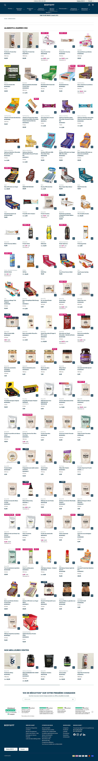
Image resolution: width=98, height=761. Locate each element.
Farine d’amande (63, 533)
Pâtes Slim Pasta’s (64, 468)
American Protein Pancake (66, 433)
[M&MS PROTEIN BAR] (31, 175)
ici (93, 728)
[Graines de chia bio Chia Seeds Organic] (67, 489)
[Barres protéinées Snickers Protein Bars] (12, 589)
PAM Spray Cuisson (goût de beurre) (66, 568)
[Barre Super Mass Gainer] (67, 175)
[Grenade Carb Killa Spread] (86, 356)
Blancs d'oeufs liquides (83, 400)
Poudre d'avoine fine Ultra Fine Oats (29, 434)
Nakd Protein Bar (82, 187)
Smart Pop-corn (82, 300)
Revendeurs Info (46, 738)
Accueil (5, 18)
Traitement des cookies (48, 729)
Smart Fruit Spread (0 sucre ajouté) (48, 601)
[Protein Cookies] (49, 202)
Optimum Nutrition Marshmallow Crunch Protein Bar (30, 154)
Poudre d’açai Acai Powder (85, 468)
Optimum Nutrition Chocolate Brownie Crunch (12, 153)
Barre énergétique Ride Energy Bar (31, 301)
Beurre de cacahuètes (83, 333)
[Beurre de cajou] (49, 356)
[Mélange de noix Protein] (49, 489)
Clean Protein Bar (45, 52)
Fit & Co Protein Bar (9, 84)
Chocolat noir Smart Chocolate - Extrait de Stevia (66, 334)
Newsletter (66, 735)
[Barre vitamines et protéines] (86, 73)
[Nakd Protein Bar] (86, 175)
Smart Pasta (44, 468)
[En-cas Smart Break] (49, 289)
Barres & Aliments (52, 9)
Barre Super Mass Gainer (65, 187)
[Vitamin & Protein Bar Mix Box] (12, 106)
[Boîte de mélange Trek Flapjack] (12, 289)
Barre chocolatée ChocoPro (30, 333)
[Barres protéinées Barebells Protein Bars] (31, 73)
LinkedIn (65, 731)
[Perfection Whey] (12, 661)
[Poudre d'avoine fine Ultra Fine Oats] (31, 422)
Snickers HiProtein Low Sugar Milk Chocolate (67, 153)
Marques (48, 12)
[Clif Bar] (31, 260)
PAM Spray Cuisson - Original (48, 568)
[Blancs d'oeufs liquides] (86, 389)
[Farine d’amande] (67, 522)
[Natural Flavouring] (31, 489)
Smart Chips (62, 300)
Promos (10, 8)
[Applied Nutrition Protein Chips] (31, 622)
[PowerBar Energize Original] (12, 389)
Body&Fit (9, 755)
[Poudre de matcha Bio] (49, 522)
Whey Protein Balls (9, 333)
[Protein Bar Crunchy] (67, 40)
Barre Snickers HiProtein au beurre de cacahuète (85, 153)
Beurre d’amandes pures (29, 368)
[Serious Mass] (67, 661)
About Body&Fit (46, 728)
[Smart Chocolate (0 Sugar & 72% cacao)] (49, 322)
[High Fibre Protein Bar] (31, 40)
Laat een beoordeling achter (33, 738)
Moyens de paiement (31, 731)
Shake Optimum (63, 243)
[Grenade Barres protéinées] (86, 40)
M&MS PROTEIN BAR (28, 187)
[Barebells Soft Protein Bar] (49, 73)
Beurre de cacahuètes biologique (10, 368)
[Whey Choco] (67, 356)
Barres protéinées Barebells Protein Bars (30, 85)
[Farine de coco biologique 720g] (86, 522)
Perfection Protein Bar (10, 52)
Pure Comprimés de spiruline (11, 568)
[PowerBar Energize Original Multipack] (31, 389)
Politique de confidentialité (49, 731)
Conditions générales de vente (50, 733)
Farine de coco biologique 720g (84, 534)
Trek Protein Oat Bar (83, 272)
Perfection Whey (8, 672)
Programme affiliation (48, 742)
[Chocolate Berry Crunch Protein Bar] (49, 106)
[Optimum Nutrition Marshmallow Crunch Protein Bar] (31, 141)
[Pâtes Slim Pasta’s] (67, 456)
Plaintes (28, 737)
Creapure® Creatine (46, 672)
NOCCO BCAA (8, 272)
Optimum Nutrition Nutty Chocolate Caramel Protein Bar (66, 119)
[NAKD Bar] (49, 260)
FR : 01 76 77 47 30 (77, 729)
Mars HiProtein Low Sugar (11, 187)
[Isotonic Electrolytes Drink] (67, 389)
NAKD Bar (43, 272)
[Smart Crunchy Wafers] (12, 232)
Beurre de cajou (45, 368)
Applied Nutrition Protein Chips (29, 634)
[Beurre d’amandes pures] (31, 356)
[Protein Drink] (31, 232)
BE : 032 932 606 (77, 731)
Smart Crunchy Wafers (10, 243)
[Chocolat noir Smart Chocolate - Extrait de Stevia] (67, 322)
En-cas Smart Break (46, 300)
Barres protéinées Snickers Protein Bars (11, 601)
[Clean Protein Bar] (49, 40)
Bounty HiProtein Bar (46, 187)
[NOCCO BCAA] (12, 260)
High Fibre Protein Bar (28, 52)
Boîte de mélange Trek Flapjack (10, 301)
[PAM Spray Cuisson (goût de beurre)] (67, 556)
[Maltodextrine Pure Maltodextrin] (49, 389)
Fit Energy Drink (82, 243)
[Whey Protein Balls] (12, 322)
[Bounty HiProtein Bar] (49, 175)
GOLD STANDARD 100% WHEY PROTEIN (31, 673)
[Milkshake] (49, 232)
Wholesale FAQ (46, 740)
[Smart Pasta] (49, 456)
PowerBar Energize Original (11, 400)
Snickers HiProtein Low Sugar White (30, 601)
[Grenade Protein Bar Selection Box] (86, 556)
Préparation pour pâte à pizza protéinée (30, 468)
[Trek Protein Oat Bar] (86, 260)
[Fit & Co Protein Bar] (12, 73)
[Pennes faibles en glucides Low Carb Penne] (67, 589)
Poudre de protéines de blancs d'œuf (12, 434)
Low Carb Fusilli (82, 601)
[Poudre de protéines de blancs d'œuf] (12, 422)
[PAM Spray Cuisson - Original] (49, 556)
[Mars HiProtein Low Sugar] (12, 175)
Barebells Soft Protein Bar (48, 84)
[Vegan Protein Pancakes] (86, 422)
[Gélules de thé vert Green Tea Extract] (12, 522)
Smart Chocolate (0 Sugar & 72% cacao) (48, 334)
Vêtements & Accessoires (84, 9)
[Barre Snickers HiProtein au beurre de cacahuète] (86, 141)
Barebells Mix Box (64, 84)
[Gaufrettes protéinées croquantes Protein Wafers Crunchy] (67, 202)
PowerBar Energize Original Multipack (30, 401)
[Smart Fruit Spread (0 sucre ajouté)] (49, 589)
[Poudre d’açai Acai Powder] (86, 456)
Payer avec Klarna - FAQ (32, 733)
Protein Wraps (8, 468)
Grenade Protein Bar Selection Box (85, 568)
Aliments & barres (11, 18)
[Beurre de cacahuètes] (86, 322)
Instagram (65, 728)
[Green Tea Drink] (31, 522)
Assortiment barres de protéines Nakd (10, 214)
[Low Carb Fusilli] (86, 589)
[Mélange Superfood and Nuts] (12, 622)
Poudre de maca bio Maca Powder (11, 501)
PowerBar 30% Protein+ (29, 213)
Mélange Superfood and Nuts (11, 633)
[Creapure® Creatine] (49, 661)
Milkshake (43, 243)
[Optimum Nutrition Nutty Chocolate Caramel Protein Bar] (67, 106)
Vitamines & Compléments (73, 9)
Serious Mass (62, 672)
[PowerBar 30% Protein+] (31, 202)
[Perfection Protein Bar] (12, 40)
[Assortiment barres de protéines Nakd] (12, 202)
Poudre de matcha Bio (47, 533)
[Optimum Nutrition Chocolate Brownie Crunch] (12, 141)
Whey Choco (62, 368)
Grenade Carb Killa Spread (84, 368)
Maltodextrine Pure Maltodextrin (46, 401)
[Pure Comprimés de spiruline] (12, 556)
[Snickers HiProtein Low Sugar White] (31, 589)
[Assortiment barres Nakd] (67, 260)
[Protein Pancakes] (49, 422)
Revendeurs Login (46, 737)
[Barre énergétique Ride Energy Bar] (31, 289)
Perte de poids (63, 8)
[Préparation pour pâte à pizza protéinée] (31, 456)
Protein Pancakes (45, 433)
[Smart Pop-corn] (86, 289)
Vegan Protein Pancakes (84, 433)
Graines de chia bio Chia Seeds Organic (67, 501)
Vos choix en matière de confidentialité (52, 744)
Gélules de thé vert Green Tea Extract (11, 534)
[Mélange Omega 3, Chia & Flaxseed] (86, 489)
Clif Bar (25, 272)
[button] (92, 4)
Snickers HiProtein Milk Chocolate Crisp (47, 153)
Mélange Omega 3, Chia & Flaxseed (84, 501)
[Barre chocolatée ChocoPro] (31, 322)
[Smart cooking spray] (31, 556)
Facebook (65, 729)
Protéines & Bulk (30, 9)
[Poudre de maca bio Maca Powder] (12, 489)
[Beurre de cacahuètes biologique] (12, 356)
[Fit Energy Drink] (86, 232)
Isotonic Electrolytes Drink (66, 400)
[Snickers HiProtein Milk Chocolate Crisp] (49, 141)
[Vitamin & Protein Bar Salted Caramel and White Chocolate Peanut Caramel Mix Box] (31, 106)
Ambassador (66, 737)
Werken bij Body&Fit (47, 735)
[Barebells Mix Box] (67, 73)
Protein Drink (26, 243)
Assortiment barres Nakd (65, 272)
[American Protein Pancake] (67, 422)
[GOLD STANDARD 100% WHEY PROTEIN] (31, 661)
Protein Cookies (45, 213)
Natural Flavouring (28, 500)
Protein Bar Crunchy (64, 52)
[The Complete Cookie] (86, 202)
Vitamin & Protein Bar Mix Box (12, 117)
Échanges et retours (31, 735)
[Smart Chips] (67, 289)
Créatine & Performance (41, 9)
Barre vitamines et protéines (85, 84)
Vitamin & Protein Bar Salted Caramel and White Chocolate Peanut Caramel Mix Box (30, 119)
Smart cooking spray (28, 568)
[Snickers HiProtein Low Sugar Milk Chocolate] (67, 141)
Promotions (66, 733)
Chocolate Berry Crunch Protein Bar (47, 118)
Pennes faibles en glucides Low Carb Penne (67, 601)
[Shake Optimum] (67, 232)
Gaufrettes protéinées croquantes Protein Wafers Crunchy (66, 215)
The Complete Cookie (83, 213)
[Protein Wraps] (12, 456)
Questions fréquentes (31, 728)
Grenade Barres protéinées (85, 52)
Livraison (28, 729)
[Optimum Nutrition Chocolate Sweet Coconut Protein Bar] (86, 106)
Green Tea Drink (27, 533)
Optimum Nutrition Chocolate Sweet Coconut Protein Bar (85, 118)
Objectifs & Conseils (19, 9)
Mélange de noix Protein (47, 500)
